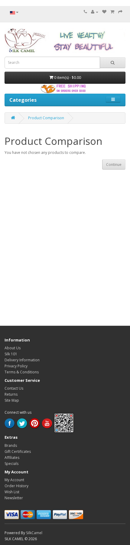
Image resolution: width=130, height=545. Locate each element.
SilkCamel (34, 532)
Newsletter (14, 497)
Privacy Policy (16, 366)
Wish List (12, 491)
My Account (14, 479)
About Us (13, 347)
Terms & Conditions (22, 372)
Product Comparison (46, 117)
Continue (114, 164)
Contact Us (14, 388)
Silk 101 (11, 354)
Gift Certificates (18, 451)
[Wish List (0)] (104, 11)
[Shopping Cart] (112, 11)
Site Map (12, 400)
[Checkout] (120, 11)
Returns (11, 394)
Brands (11, 445)
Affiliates (12, 457)
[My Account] (94, 11)
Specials (11, 463)
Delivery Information (22, 360)
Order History (16, 485)
